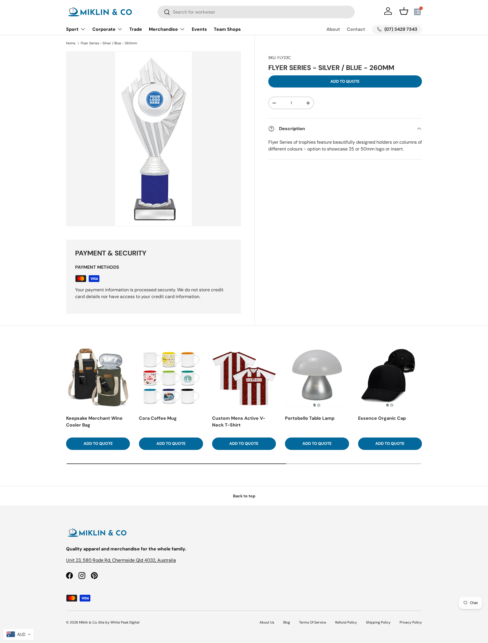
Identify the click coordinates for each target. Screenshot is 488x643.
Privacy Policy (411, 622)
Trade (135, 29)
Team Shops (227, 29)
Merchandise (163, 29)
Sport (72, 29)
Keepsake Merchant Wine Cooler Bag (94, 421)
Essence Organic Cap (382, 418)
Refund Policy (346, 622)
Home (70, 43)
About (333, 29)
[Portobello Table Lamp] (317, 377)
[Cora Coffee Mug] (171, 377)
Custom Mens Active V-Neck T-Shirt (238, 421)
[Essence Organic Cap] (390, 377)
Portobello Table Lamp (309, 418)
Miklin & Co (88, 622)
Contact (356, 29)
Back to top (244, 495)
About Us (267, 622)
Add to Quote (345, 81)
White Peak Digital (125, 622)
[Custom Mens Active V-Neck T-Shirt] (244, 377)
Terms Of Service (312, 622)
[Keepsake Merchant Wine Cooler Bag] (98, 377)
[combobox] (256, 12)
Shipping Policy (378, 622)
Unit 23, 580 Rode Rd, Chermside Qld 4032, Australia (121, 560)
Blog (286, 622)
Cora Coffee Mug (158, 418)
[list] (153, 139)
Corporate (104, 29)
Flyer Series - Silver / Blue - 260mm (109, 43)
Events (199, 29)
